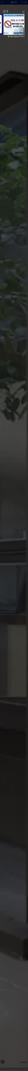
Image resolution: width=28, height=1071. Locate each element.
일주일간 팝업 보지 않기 (16, 36)
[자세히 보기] (14, 24)
